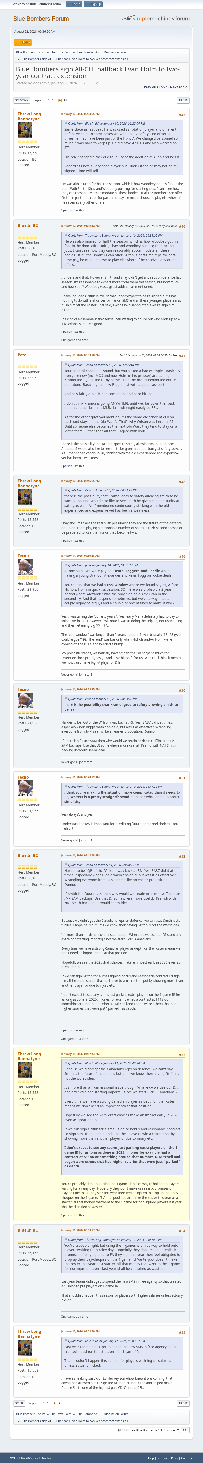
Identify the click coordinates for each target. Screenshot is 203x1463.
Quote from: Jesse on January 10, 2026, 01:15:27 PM (103, 565)
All (65, 100)
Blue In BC (28, 225)
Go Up (19, 1403)
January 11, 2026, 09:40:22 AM (80, 777)
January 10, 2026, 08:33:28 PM (80, 355)
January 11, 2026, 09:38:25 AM (80, 689)
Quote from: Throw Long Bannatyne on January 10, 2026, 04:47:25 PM (115, 787)
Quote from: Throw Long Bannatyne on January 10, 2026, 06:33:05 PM (115, 235)
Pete (22, 355)
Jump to (123, 1430)
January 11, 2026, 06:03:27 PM (80, 1230)
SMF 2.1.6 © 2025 (21, 1458)
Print (183, 100)
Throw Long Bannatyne (29, 116)
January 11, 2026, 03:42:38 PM (80, 855)
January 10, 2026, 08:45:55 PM (80, 481)
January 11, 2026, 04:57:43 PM (80, 1054)
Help (151, 1458)
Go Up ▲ (187, 1458)
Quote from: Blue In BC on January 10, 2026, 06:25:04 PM (106, 123)
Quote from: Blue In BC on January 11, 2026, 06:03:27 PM (106, 1341)
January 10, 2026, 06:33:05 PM (80, 114)
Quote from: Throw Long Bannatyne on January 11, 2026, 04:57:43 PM (115, 1240)
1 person (66, 210)
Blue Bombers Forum (41, 18)
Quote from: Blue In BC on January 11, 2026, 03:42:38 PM (106, 1063)
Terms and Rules (167, 1458)
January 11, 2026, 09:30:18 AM (80, 555)
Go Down (22, 100)
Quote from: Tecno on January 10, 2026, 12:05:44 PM (103, 365)
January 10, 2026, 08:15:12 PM (80, 225)
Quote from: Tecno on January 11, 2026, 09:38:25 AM (103, 865)
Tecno (23, 555)
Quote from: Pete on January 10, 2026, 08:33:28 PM (102, 490)
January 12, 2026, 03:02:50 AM (80, 1331)
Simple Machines (43, 1458)
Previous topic (155, 87)
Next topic (178, 87)
